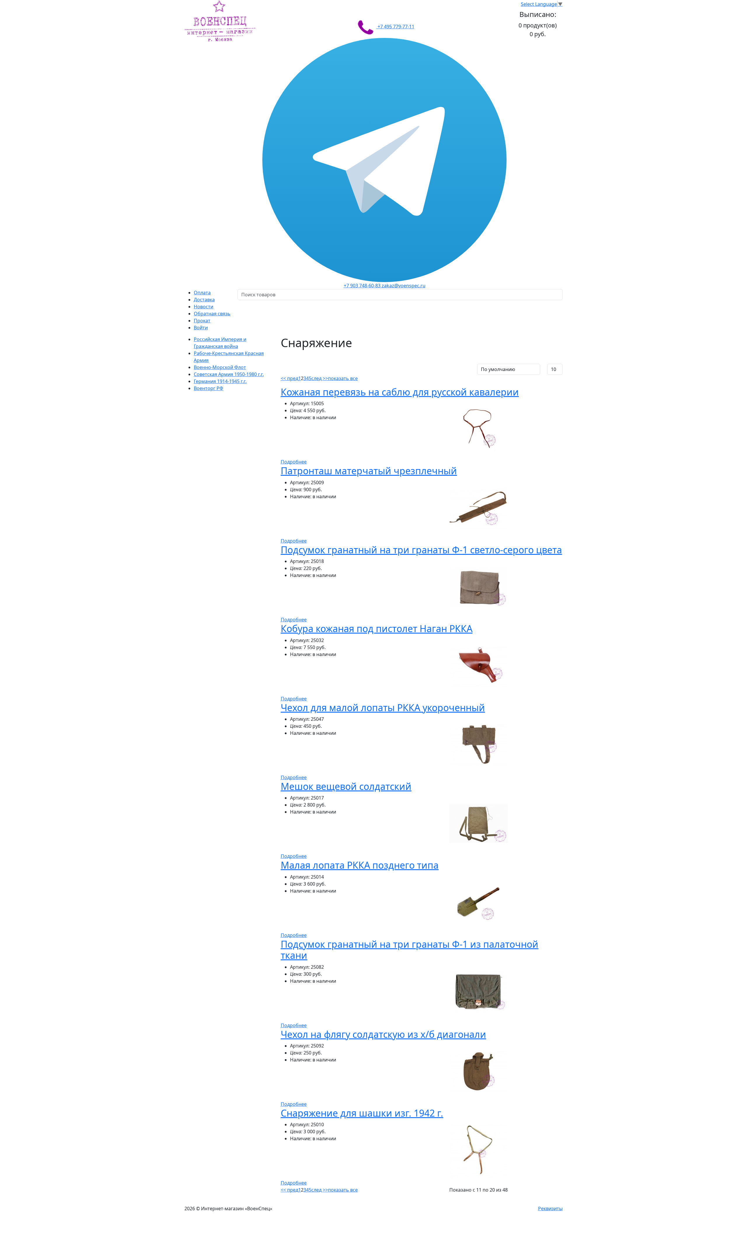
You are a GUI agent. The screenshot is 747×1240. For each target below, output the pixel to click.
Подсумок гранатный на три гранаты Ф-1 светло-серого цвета (421, 549)
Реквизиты (550, 1208)
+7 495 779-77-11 (395, 26)
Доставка (204, 299)
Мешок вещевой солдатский (346, 786)
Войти (201, 327)
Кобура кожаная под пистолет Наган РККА (376, 628)
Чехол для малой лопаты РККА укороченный (383, 707)
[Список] (285, 368)
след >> (319, 378)
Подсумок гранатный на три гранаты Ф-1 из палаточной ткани (409, 949)
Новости (203, 306)
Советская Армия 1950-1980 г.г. (229, 374)
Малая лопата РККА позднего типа (360, 865)
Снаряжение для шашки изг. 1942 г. (362, 1113)
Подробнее (294, 462)
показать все (343, 378)
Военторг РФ (208, 388)
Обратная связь (212, 313)
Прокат (202, 320)
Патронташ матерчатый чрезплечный (369, 470)
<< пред (289, 378)
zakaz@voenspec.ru (403, 285)
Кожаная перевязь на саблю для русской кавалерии (400, 392)
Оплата (202, 292)
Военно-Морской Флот (220, 367)
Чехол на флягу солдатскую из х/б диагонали (383, 1034)
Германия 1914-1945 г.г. (220, 381)
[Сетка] (293, 368)
